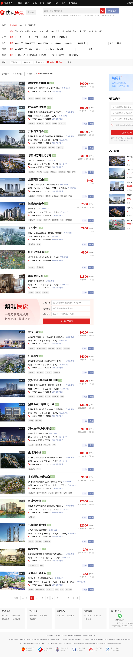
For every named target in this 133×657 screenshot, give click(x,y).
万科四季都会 (63, 15)
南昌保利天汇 (36, 276)
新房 (27, 3)
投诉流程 (5, 619)
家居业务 (43, 615)
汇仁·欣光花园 (36, 251)
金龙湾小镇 (34, 452)
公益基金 (73, 3)
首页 (20, 3)
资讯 (34, 3)
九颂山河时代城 (37, 524)
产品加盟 (70, 615)
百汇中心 (33, 227)
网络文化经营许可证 (114, 643)
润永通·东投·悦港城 (39, 428)
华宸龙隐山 (34, 549)
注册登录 (87, 619)
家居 (49, 3)
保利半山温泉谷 (37, 573)
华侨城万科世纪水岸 (50, 15)
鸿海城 (97, 15)
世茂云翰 (33, 331)
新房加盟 (60, 615)
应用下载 (98, 615)
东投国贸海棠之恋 (108, 15)
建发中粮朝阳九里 (38, 83)
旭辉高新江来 (88, 15)
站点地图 (16, 619)
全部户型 (64, 116)
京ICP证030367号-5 (55, 643)
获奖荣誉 (16, 615)
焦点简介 (5, 615)
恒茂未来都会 (36, 203)
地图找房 (112, 11)
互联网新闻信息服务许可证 (73, 643)
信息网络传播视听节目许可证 (95, 643)
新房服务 (33, 615)
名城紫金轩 (34, 500)
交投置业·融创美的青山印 (43, 380)
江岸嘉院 (33, 356)
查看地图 (67, 88)
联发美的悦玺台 (75, 15)
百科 (56, 3)
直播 (42, 3)
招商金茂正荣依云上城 (41, 404)
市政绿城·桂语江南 (39, 476)
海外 (64, 3)
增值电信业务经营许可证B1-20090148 (32, 643)
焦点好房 (87, 615)
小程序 (130, 3)
